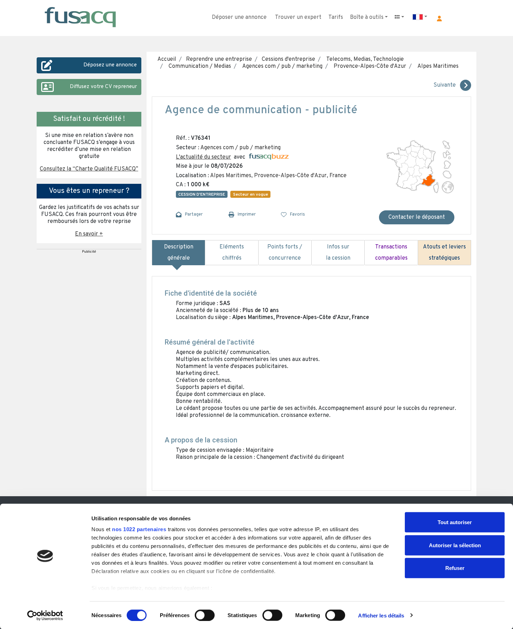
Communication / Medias (198, 66)
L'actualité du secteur (203, 157)
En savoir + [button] (89, 234)
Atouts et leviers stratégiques (444, 253)
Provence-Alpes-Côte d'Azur (368, 66)
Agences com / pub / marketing (280, 66)
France (338, 175)
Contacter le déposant (416, 217)
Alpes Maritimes (437, 66)
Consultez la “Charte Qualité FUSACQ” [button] (89, 169)
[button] (439, 18)
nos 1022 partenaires (139, 529)
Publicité (89, 252)
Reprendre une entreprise (218, 59)
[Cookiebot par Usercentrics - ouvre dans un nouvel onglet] (45, 615)
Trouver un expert (298, 17)
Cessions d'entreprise (287, 59)
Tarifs (335, 17)
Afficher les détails (381, 615)
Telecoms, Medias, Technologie (364, 59)
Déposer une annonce (239, 17)
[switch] (205, 615)
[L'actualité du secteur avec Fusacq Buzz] (268, 157)
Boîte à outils (367, 17)
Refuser (454, 568)
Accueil (166, 59)
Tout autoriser (455, 522)
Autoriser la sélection (455, 545)
